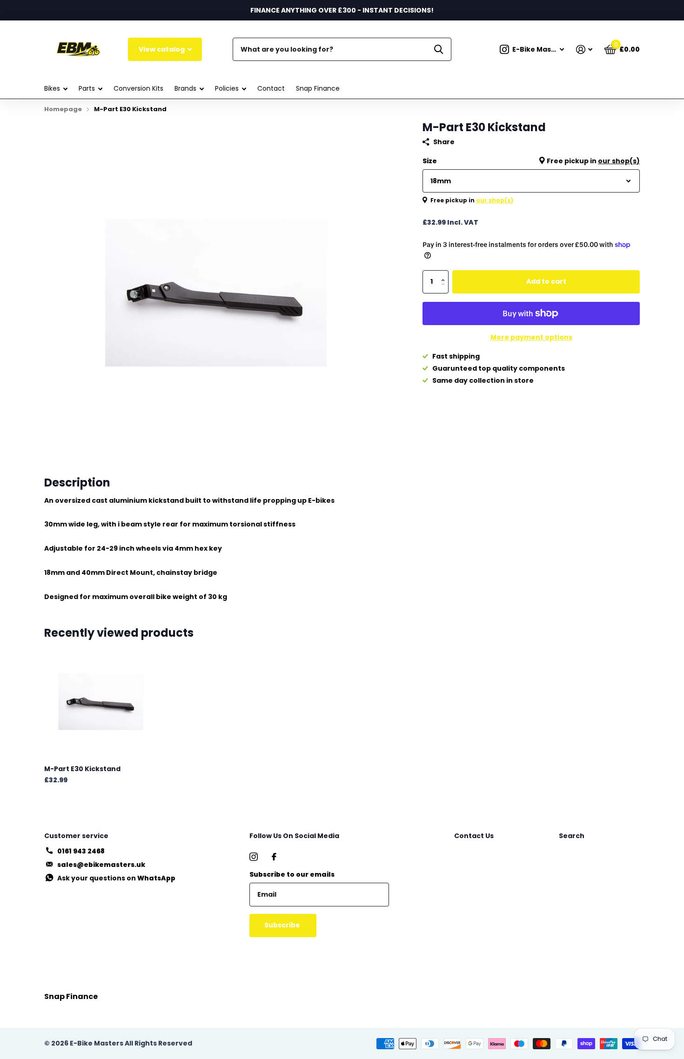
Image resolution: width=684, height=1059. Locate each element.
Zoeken (438, 49)
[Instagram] (253, 857)
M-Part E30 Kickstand (82, 768)
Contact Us (474, 835)
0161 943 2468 (81, 851)
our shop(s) (619, 161)
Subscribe (283, 925)
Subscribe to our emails (292, 874)
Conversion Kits (138, 88)
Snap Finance (318, 88)
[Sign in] (584, 49)
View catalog (162, 49)
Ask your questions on (116, 878)
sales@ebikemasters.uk (101, 864)
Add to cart (546, 281)
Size (531, 161)
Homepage (63, 109)
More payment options (531, 337)
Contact (271, 88)
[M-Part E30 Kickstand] (100, 701)
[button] (445, 274)
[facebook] (274, 856)
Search (571, 835)
